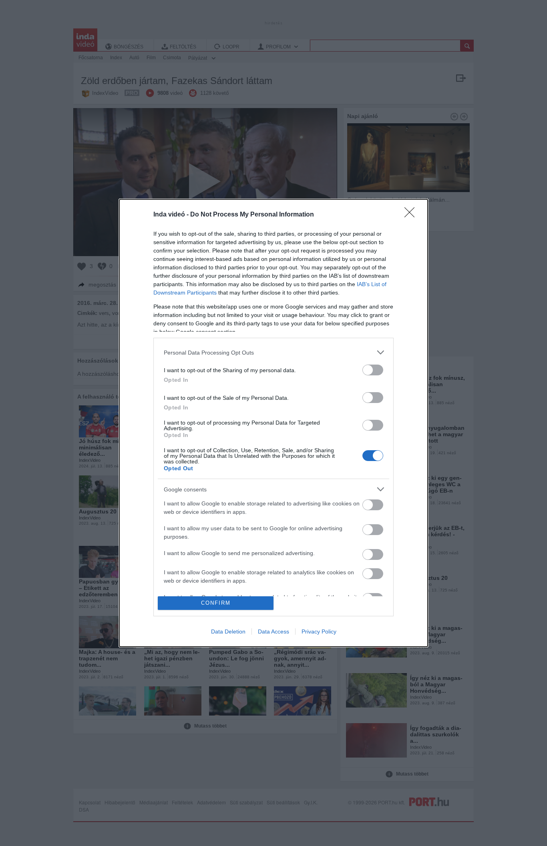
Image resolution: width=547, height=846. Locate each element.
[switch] (372, 370)
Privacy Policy (319, 631)
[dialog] (273, 422)
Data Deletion (228, 631)
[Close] (412, 215)
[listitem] (273, 352)
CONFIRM (216, 603)
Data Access (273, 631)
